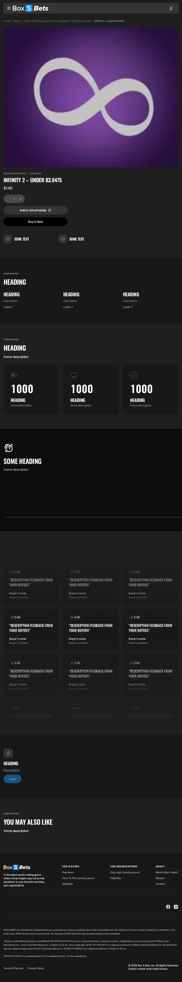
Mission (160, 878)
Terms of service (13, 968)
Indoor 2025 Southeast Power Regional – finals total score (57, 20)
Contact (160, 883)
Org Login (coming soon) (125, 872)
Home (7, 20)
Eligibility (67, 883)
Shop (17, 20)
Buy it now (35, 221)
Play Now (67, 872)
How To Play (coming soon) (78, 878)
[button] (9, 8)
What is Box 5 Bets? (167, 872)
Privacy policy (36, 968)
